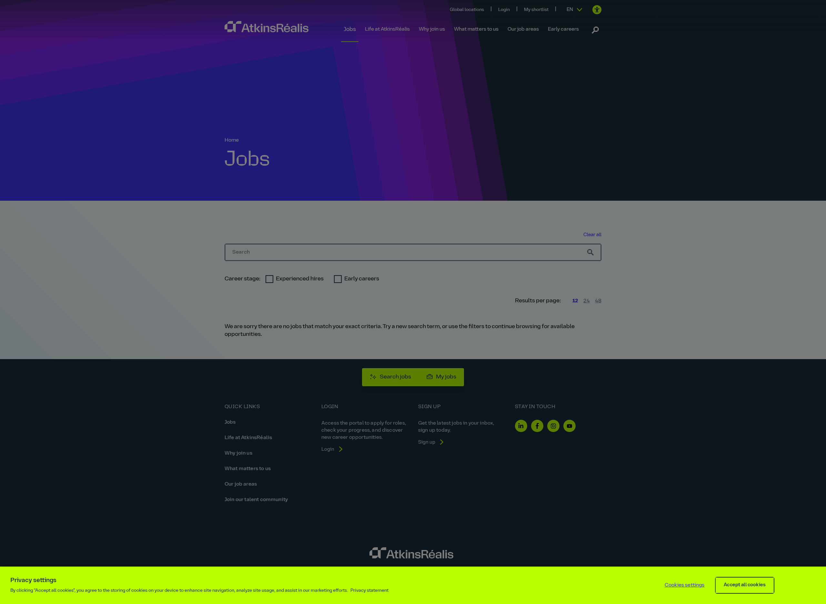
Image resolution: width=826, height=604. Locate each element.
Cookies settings (685, 585)
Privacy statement (369, 590)
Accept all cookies (745, 585)
